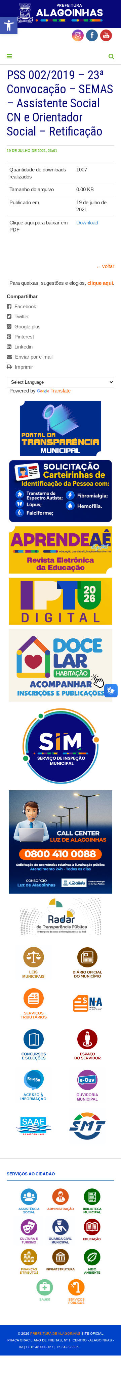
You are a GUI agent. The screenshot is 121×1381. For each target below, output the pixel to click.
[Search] (111, 56)
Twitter (21, 316)
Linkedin (23, 347)
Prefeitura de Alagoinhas (55, 1333)
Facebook (24, 306)
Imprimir (23, 367)
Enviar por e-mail (33, 357)
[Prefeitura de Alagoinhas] (60, 13)
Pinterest (23, 336)
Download (87, 222)
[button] (8, 25)
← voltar (105, 266)
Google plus (27, 326)
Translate (60, 390)
